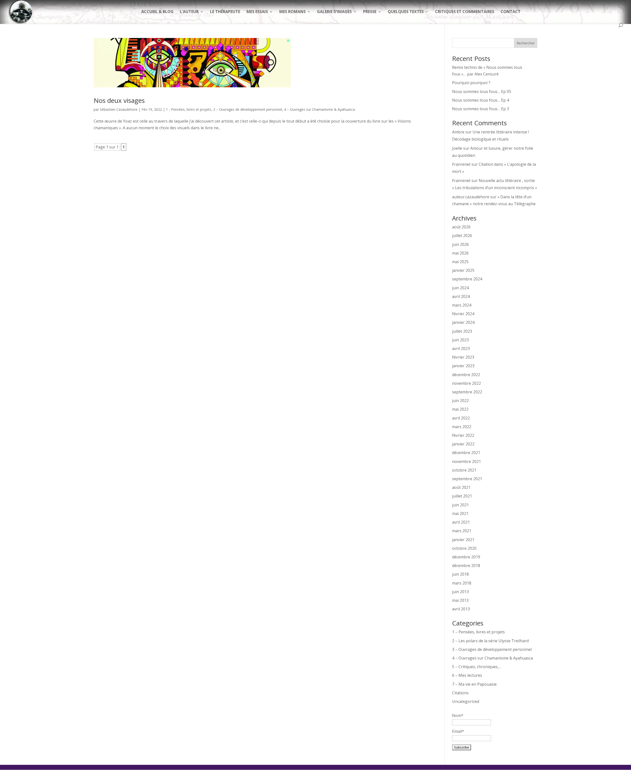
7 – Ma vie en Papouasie (474, 684)
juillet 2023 (462, 331)
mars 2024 (461, 305)
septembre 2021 (467, 478)
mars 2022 (461, 426)
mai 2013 (460, 600)
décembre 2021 (466, 452)
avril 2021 (461, 522)
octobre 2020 (464, 548)
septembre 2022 (467, 392)
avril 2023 (461, 348)
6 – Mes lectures (467, 675)
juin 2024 (460, 288)
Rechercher (526, 43)
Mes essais (257, 12)
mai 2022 (460, 409)
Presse (369, 12)
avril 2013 (461, 609)
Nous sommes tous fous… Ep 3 (480, 108)
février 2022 (463, 435)
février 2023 (463, 357)
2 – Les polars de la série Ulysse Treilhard (490, 640)
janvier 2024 (463, 322)
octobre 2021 (464, 470)
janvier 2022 (463, 444)
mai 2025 (460, 261)
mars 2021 (461, 530)
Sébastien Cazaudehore (119, 109)
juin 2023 (460, 340)
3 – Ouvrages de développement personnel (247, 109)
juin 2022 (460, 400)
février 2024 (463, 313)
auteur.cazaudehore (470, 197)
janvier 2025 (463, 270)
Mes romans (292, 12)
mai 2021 (460, 513)
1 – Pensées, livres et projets (478, 632)
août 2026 (461, 227)
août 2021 (461, 487)
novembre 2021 (466, 461)
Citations (460, 693)
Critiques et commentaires (464, 12)
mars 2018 (461, 583)
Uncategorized (465, 701)
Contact (511, 12)
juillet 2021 (462, 496)
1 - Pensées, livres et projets (188, 109)
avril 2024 (461, 296)
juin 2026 (460, 244)
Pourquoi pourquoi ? (471, 82)
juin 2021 (460, 505)
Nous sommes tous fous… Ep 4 (480, 100)
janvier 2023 (463, 365)
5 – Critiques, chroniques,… (476, 666)
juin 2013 (460, 591)
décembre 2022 (466, 374)
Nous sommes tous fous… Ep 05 (481, 91)
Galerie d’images (334, 12)
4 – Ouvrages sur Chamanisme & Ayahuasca (319, 109)
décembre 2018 (466, 565)
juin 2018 (460, 574)
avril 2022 (461, 418)
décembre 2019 (466, 557)
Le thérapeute (225, 12)
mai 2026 (460, 253)
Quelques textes (406, 12)
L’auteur (189, 12)
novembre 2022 (466, 383)
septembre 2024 (467, 279)
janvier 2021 (463, 539)
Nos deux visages (119, 100)
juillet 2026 (462, 235)
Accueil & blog (157, 12)
